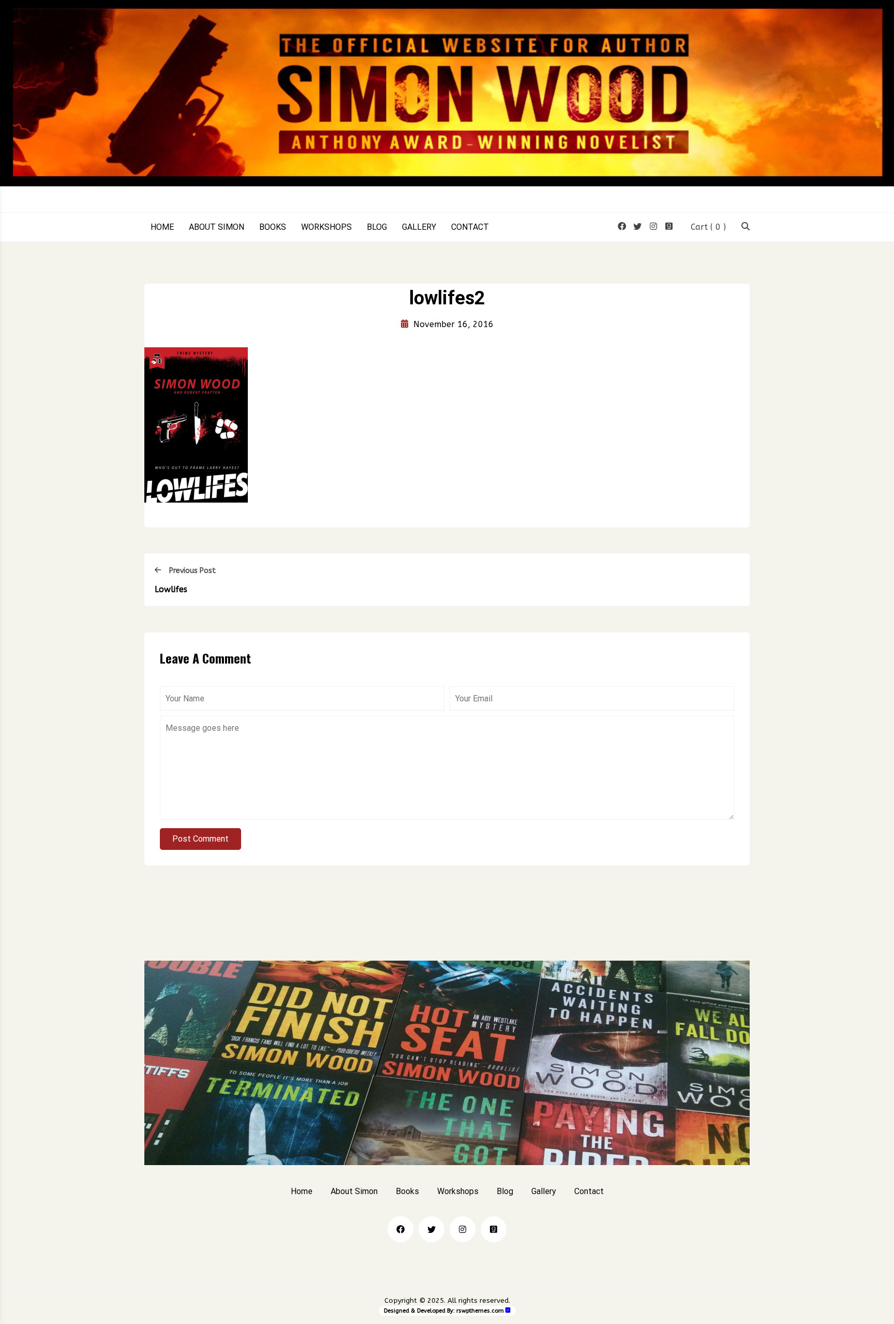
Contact (470, 227)
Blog (377, 227)
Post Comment (200, 839)
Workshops (326, 227)
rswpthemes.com (480, 1310)
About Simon (216, 227)
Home (162, 227)
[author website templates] (508, 1310)
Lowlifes (171, 589)
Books (272, 227)
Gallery (419, 227)
